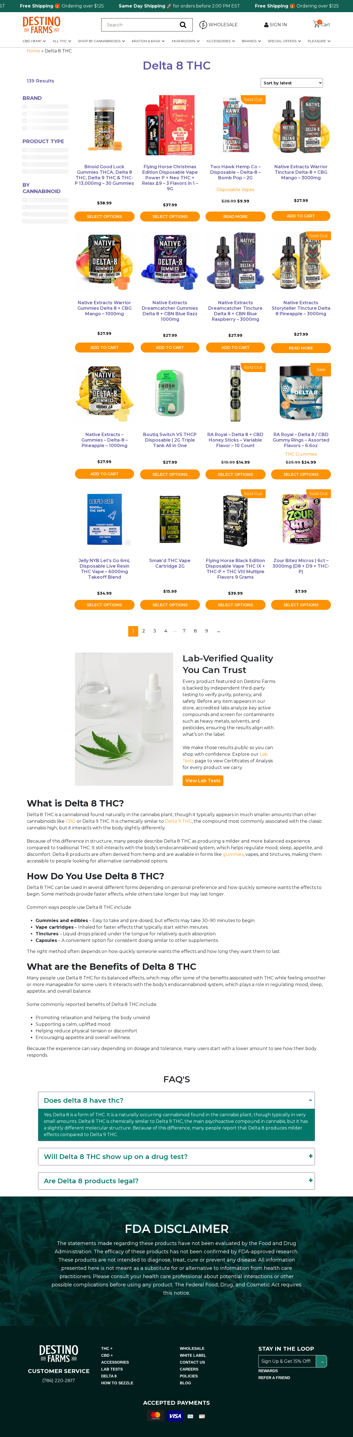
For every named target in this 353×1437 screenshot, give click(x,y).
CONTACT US (192, 1362)
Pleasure (317, 41)
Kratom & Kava (146, 41)
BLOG (185, 1383)
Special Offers (282, 41)
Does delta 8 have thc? (83, 1100)
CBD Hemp (32, 41)
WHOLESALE (192, 1348)
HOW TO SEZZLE (117, 1383)
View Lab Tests (203, 780)
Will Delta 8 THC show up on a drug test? (116, 1157)
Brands (249, 41)
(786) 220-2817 (58, 1380)
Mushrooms (183, 41)
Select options (104, 216)
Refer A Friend (274, 1377)
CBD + (107, 1355)
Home (33, 51)
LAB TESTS (112, 1369)
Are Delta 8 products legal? (91, 1181)
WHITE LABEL (193, 1355)
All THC (60, 41)
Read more (235, 216)
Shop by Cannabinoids (99, 41)
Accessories (219, 41)
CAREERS (189, 1369)
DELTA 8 (109, 1376)
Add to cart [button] (301, 215)
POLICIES (189, 1376)
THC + (107, 1348)
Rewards (268, 1371)
